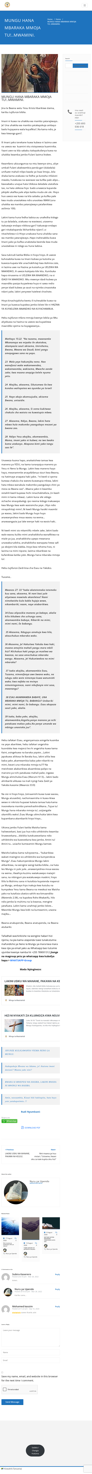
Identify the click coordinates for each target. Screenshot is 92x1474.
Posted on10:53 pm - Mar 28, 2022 (28, 1291)
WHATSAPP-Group (21, 960)
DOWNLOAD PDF (32, 1127)
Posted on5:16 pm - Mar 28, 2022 (25, 1277)
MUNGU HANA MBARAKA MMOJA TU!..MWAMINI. (26, 98)
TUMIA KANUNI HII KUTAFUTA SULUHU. (29, 1248)
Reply (57, 1274)
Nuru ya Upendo (11, 1254)
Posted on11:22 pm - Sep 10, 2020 (25, 1309)
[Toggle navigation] (85, 5)
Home (50, 19)
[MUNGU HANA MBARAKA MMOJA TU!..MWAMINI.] (29, 74)
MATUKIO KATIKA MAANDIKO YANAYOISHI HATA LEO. (49, 1239)
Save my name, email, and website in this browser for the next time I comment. (29, 1378)
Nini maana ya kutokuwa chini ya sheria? (8, 1244)
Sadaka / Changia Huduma (35, 1450)
